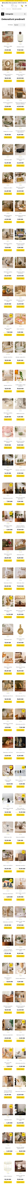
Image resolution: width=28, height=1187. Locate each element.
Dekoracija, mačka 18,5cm (8, 526)
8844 (20, 270)
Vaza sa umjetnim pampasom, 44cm (8, 1091)
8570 (20, 326)
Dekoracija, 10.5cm (21, 1034)
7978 (8, 975)
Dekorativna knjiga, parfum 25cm (20, 244)
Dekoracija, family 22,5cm (20, 639)
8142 (20, 862)
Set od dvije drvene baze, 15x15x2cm (20, 216)
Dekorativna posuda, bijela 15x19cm (20, 1007)
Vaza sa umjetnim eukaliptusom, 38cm (8, 950)
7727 (20, 1173)
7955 (20, 1004)
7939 (8, 1032)
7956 (8, 1004)
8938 (8, 213)
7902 (20, 523)
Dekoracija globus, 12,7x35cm (8, 216)
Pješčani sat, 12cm (20, 413)
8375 (8, 608)
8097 (20, 891)
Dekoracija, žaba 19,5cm (8, 893)
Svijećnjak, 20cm (8, 1119)
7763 (8, 1117)
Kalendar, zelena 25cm (20, 470)
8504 (20, 495)
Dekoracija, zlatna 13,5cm (8, 470)
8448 (20, 552)
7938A (20, 947)
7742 (20, 1145)
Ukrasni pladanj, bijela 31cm (20, 950)
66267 (20, 806)
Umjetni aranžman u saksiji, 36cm (8, 75)
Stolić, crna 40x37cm (8, 865)
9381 (20, 44)
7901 (8, 1088)
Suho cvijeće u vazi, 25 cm (20, 893)
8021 (8, 862)
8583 (20, 298)
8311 (8, 749)
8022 (20, 834)
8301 (8, 721)
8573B (8, 354)
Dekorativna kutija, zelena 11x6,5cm (20, 442)
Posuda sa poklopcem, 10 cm (8, 103)
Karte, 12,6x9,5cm (20, 328)
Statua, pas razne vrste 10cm (8, 809)
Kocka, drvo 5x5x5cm (20, 837)
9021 (8, 128)
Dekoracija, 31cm (20, 554)
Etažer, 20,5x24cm (8, 1176)
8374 (20, 636)
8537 (20, 382)
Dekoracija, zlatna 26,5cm (8, 611)
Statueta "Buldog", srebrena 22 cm (20, 1148)
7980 (20, 975)
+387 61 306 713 (22, 2)
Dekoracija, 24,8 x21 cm (20, 1091)
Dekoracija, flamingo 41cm (20, 667)
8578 (8, 411)
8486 (8, 523)
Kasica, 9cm (8, 1147)
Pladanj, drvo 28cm (8, 187)
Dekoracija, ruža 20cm (8, 752)
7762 (8, 1145)
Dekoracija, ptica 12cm (8, 498)
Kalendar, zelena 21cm (20, 357)
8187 (20, 749)
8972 (8, 157)
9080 (20, 72)
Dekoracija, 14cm (8, 639)
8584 (20, 439)
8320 (20, 665)
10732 (8, 834)
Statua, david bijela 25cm (20, 1120)
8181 (20, 778)
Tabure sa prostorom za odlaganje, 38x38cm (20, 103)
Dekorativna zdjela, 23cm (8, 47)
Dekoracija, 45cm (20, 582)
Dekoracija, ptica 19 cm (20, 695)
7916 (8, 1060)
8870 (8, 270)
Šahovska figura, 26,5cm (8, 978)
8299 (8, 693)
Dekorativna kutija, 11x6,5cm (8, 442)
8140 (8, 891)
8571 (20, 467)
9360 (8, 72)
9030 (8, 100)
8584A (8, 439)
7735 (8, 1173)
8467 (8, 552)
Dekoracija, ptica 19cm (20, 1063)
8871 (8, 241)
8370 (8, 580)
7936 (20, 1032)
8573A (20, 354)
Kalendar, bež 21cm (8, 385)
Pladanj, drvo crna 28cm (20, 159)
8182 (8, 778)
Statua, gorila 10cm (20, 752)
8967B (20, 157)
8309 (20, 721)
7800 (20, 1117)
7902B (8, 947)
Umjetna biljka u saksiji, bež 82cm (20, 385)
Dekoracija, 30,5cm (8, 582)
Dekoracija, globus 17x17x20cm (20, 272)
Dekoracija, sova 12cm (20, 724)
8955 (20, 185)
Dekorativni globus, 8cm (8, 244)
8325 (8, 665)
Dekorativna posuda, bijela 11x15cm (8, 1007)
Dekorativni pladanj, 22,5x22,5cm (20, 188)
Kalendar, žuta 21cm (8, 357)
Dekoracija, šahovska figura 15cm (20, 498)
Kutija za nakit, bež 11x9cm (20, 1176)
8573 (8, 382)
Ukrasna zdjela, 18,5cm (20, 978)
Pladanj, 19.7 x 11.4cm (8, 131)
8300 (20, 693)
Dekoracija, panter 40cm (8, 554)
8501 (8, 495)
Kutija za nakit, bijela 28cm (20, 922)
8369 (20, 580)
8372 (8, 636)
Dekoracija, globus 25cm (8, 667)
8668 (8, 298)
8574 (20, 411)
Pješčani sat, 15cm (8, 837)
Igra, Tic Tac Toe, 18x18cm (8, 329)
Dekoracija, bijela (8, 159)
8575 (8, 467)
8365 (20, 608)
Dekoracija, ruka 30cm (8, 921)
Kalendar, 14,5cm (20, 46)
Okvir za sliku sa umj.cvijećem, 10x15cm (20, 809)
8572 (8, 326)
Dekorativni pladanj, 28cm (8, 413)
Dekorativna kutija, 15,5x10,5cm (20, 301)
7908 (20, 1060)
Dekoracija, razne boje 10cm (8, 724)
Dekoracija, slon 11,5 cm (8, 695)
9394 (8, 44)
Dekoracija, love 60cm (20, 865)
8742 (20, 241)
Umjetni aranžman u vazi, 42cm (20, 75)
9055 (20, 128)
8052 (8, 919)
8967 (8, 185)
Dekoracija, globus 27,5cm (8, 301)
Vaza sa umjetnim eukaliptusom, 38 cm (20, 526)
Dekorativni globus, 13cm (8, 272)
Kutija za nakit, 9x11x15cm (8, 780)
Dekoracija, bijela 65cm (8, 1034)
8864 (20, 213)
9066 (20, 100)
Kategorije (9, 14)
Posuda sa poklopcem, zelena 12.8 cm (20, 131)
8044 (20, 919)
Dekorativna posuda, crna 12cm (20, 611)
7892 (20, 1088)
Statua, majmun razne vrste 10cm (20, 780)
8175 (8, 806)
